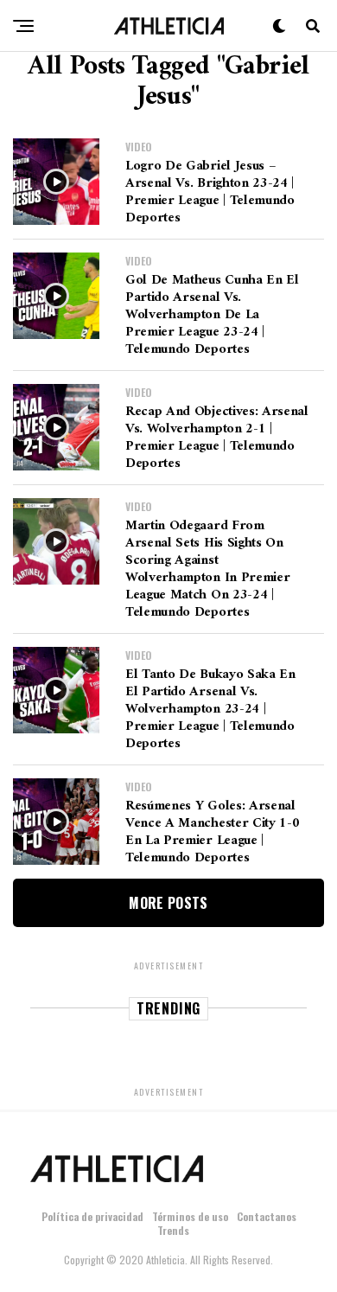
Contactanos (266, 1216)
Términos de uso (190, 1216)
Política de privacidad (92, 1216)
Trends (173, 1230)
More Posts (168, 902)
